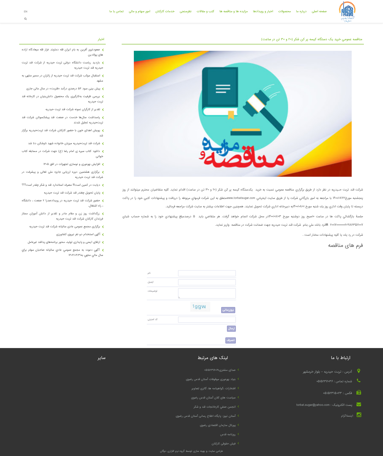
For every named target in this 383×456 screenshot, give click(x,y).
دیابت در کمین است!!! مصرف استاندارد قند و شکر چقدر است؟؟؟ (61, 185)
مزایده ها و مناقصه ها (233, 11)
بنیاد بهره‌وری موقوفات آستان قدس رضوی (211, 379)
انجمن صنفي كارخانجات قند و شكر (215, 407)
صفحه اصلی (319, 11)
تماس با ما (116, 11)
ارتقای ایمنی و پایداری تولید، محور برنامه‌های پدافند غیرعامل (64, 242)
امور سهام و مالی (139, 11)
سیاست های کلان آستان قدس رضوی (213, 397)
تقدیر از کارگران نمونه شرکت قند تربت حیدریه (72, 109)
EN (25, 11)
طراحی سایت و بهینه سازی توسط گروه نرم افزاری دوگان (191, 451)
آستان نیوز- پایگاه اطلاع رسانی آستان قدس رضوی (206, 416)
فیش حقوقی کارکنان (224, 443)
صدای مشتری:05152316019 (220, 370)
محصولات (284, 11)
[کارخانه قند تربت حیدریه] (347, 22)
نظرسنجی (186, 11)
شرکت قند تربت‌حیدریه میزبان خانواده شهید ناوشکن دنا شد (64, 143)
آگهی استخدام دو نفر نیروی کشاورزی (78, 234)
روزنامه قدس (228, 434)
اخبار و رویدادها (263, 11)
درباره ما (301, 11)
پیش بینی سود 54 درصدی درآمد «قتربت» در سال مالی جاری (63, 88)
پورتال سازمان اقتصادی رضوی (218, 425)
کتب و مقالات (205, 11)
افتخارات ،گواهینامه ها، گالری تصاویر (214, 388)
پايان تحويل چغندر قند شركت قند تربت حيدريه (72, 193)
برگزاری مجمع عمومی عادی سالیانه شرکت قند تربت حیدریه (64, 226)
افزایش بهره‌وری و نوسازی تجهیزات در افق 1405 (71, 164)
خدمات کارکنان (165, 11)
